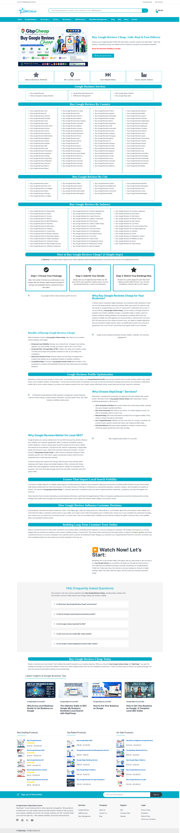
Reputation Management (98, 19)
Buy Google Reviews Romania (40, 133)
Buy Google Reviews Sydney (104, 183)
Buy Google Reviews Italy (71, 138)
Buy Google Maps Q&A (123, 96)
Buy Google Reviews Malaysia (137, 126)
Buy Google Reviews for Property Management (88, 211)
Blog (119, 19)
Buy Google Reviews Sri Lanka (73, 111)
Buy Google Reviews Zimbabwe (105, 116)
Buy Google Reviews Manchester (74, 191)
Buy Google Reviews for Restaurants (42, 211)
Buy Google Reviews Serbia (104, 153)
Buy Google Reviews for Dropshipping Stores (88, 241)
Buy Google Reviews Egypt (72, 151)
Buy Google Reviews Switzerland (41, 151)
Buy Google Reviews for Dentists (126, 231)
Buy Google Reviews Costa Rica (137, 153)
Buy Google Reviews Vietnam (137, 131)
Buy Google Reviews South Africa (41, 126)
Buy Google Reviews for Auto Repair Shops (87, 233)
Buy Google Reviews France (72, 136)
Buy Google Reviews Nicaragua (137, 156)
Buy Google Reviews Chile (103, 126)
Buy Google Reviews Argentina (105, 123)
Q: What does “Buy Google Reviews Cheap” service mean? (76, 604)
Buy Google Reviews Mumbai (137, 183)
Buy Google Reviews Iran (135, 148)
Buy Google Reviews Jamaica (72, 128)
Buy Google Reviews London (72, 188)
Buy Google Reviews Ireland (72, 118)
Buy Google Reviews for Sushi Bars (84, 226)
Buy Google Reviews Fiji (70, 143)
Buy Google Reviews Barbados (73, 133)
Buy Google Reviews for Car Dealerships (86, 231)
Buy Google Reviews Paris (136, 188)
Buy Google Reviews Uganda (104, 113)
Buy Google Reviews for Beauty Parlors (129, 218)
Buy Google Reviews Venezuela (105, 128)
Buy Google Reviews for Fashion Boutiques (44, 238)
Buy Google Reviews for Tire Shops (84, 236)
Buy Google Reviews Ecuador (104, 131)
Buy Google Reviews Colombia (73, 123)
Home (20, 19)
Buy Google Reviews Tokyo (136, 191)
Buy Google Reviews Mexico (39, 166)
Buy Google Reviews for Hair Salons (127, 213)
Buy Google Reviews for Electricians (42, 226)
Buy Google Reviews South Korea (138, 138)
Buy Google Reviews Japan (136, 136)
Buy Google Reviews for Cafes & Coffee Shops (88, 223)
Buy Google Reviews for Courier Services (86, 216)
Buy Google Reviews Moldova (105, 166)
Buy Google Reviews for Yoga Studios (128, 243)
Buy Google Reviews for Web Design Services (45, 243)
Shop (113, 19)
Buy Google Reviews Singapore (40, 153)
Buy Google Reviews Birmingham (74, 193)
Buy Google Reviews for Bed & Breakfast (44, 221)
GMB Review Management (82, 96)
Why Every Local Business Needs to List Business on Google (40, 708)
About (126, 19)
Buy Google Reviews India (39, 121)
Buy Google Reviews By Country (90, 104)
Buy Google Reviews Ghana (72, 158)
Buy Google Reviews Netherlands (41, 136)
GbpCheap (22, 830)
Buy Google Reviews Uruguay (105, 133)
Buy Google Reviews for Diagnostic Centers (130, 236)
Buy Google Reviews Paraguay (105, 136)
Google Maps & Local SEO (36, 701)
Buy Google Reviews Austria (72, 141)
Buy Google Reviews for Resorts (41, 218)
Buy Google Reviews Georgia (40, 156)
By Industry (67, 19)
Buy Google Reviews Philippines (41, 161)
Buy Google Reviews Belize (136, 166)
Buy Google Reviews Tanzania (73, 161)
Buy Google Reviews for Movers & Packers (87, 213)
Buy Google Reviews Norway (72, 148)
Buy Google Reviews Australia (40, 118)
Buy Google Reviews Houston (72, 186)
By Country (45, 19)
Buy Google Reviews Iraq (135, 151)
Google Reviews (30, 19)
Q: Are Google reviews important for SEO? (71, 624)
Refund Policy (145, 816)
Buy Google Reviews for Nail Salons (127, 216)
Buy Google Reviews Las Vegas (40, 196)
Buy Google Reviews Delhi (103, 193)
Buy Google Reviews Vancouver (105, 191)
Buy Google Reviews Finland (104, 111)
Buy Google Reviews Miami (39, 191)
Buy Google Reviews (37, 93)
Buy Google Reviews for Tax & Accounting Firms (132, 226)
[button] (90, 604)
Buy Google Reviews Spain (39, 123)
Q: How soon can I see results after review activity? (74, 634)
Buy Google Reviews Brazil (104, 121)
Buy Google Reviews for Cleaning (41, 228)
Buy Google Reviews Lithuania (105, 161)
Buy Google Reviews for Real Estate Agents (44, 236)
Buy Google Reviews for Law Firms (127, 223)
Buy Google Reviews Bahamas (73, 131)
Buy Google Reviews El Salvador (138, 161)
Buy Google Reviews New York (40, 186)
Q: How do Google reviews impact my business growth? (75, 614)
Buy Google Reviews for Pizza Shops (85, 221)
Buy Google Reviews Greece (39, 141)
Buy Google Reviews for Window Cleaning (44, 233)
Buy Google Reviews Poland (39, 131)
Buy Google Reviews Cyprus (136, 116)
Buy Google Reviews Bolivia (104, 138)
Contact (134, 19)
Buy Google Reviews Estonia (104, 163)
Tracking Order (147, 2)
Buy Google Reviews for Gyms (126, 241)
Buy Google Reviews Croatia (104, 156)
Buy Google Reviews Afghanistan (138, 121)
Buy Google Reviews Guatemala (137, 158)
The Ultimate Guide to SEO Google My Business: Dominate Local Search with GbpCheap (73, 710)
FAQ (121, 810)
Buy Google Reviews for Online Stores (85, 238)
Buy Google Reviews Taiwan (136, 141)
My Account (159, 2)
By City (55, 19)
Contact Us (103, 813)
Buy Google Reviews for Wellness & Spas (129, 238)
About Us (102, 810)
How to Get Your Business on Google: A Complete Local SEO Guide (139, 708)
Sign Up (156, 794)
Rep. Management (84, 816)
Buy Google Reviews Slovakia (105, 146)
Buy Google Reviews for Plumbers (41, 223)
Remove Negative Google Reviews (41, 96)
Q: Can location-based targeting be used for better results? (77, 644)
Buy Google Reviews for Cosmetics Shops (44, 241)
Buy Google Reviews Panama (72, 116)
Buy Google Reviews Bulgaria (104, 151)
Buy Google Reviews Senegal (104, 118)
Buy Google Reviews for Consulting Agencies (130, 228)
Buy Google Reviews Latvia (104, 158)
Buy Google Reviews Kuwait (136, 143)
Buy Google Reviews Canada (40, 116)
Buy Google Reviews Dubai (39, 183)
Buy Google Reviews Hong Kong (41, 158)
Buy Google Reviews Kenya (72, 146)
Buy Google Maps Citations (125, 93)
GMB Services (80, 19)
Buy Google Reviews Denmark (73, 166)
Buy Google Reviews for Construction (42, 231)
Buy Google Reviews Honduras (137, 163)
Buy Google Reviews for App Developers (86, 246)
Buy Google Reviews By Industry (90, 204)
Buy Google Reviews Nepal (39, 168)
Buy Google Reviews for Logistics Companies (88, 218)
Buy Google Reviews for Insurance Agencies (130, 211)
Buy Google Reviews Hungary (105, 143)
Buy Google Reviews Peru (71, 113)
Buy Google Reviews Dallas (72, 183)
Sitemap (123, 816)
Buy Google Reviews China (136, 133)
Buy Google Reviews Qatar (136, 146)
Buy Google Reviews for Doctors (41, 216)
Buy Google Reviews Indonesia (137, 123)
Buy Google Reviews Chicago (40, 193)
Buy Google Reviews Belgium (40, 138)
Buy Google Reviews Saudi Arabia (74, 153)
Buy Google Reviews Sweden (40, 143)
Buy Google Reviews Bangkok (137, 193)
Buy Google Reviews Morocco (72, 156)
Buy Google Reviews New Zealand (74, 121)
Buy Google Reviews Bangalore (137, 186)
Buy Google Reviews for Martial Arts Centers (87, 243)
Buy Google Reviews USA (38, 111)
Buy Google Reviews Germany (40, 163)
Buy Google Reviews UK (38, 113)
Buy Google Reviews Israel (39, 148)
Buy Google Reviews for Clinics (126, 233)
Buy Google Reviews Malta (136, 113)
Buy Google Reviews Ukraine (39, 128)
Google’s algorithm (138, 532)
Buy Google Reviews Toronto (104, 188)
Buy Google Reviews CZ (103, 141)
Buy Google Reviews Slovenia (105, 148)
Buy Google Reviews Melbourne (105, 186)
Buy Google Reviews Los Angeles (41, 188)
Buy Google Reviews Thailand (137, 128)
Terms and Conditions (148, 819)
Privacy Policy (146, 810)
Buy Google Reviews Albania (136, 111)
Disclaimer (144, 813)
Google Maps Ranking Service (83, 93)
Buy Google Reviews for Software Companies (45, 246)
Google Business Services (90, 86)
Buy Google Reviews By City (90, 176)
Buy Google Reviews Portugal (72, 163)
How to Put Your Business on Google (106, 707)
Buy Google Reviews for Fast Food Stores (87, 228)
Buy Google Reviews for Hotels (40, 213)
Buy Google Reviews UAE (38, 146)
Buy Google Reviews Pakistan (137, 118)
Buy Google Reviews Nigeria (72, 126)
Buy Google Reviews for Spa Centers (128, 221)
